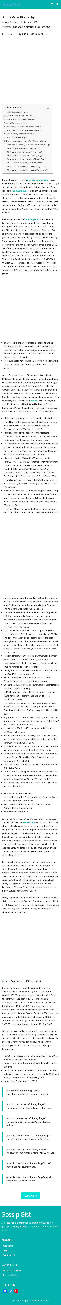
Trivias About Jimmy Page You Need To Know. (26, 141)
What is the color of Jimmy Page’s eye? (29, 170)
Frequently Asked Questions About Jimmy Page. (28, 144)
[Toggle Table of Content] (47, 108)
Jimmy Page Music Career (17, 123)
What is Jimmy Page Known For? (20, 115)
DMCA (6, 1250)
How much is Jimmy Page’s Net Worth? (23, 130)
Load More (30, 1195)
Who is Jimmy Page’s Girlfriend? (20, 133)
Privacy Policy (10, 1275)
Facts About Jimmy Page (17, 112)
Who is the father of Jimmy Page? (27, 152)
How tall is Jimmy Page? (17, 137)
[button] (57, 4)
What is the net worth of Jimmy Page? (29, 159)
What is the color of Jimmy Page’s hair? (30, 166)
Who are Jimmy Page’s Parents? (20, 119)
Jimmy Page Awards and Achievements (23, 126)
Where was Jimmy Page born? (25, 148)
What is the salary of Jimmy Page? (27, 162)
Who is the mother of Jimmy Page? (27, 155)
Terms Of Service (12, 1270)
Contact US (9, 1255)
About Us (8, 1245)
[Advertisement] (30, 69)
